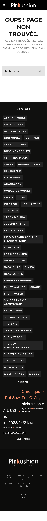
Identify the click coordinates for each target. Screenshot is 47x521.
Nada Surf (12, 267)
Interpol (11, 204)
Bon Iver (32, 138)
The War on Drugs (18, 354)
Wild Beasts (13, 367)
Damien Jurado (29, 164)
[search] (40, 71)
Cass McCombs (15, 144)
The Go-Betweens (17, 330)
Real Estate (13, 274)
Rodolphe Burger (18, 280)
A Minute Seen (15, 478)
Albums (22, 476)
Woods (34, 374)
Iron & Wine (32, 204)
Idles (22, 197)
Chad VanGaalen (17, 151)
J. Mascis (11, 210)
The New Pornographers (16, 345)
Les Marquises (15, 254)
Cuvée (8, 164)
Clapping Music (16, 157)
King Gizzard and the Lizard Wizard (20, 239)
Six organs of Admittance (15, 302)
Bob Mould (12, 138)
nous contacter (23, 439)
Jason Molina (14, 217)
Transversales (35, 478)
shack (35, 287)
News (10, 476)
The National (14, 337)
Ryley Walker (15, 287)
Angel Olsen (14, 124)
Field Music (13, 177)
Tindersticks (14, 360)
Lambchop (12, 247)
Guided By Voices (17, 191)
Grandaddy (13, 184)
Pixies (29, 267)
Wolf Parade (14, 374)
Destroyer (12, 171)
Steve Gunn (13, 310)
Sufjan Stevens (16, 317)
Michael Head (14, 260)
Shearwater (13, 293)
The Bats (11, 324)
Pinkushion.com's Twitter (20, 427)
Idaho (8, 197)
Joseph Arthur (15, 224)
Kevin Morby (14, 230)
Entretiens (36, 476)
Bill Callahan (15, 131)
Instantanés (25, 480)
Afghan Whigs (15, 118)
